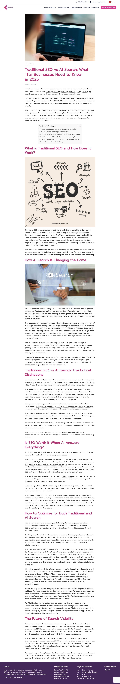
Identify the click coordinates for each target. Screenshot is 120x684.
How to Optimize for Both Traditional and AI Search (59, 139)
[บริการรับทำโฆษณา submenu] (55, 7)
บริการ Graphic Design (85, 670)
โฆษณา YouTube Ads (61, 670)
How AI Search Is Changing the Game (54, 131)
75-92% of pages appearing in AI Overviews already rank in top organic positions (59, 463)
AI (26, 64)
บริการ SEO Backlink (84, 676)
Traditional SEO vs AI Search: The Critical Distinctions (60, 134)
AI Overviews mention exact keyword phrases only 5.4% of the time (64, 406)
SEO (31, 64)
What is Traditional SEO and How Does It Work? (58, 129)
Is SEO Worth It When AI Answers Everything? (57, 137)
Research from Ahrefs (68, 333)
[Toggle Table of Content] (78, 126)
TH (112, 2)
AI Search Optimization (85, 678)
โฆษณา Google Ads (61, 672)
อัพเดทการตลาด (110, 666)
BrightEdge (67, 476)
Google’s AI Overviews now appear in (58, 92)
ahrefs (36, 584)
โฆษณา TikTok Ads (60, 678)
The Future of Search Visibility (51, 142)
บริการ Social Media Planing (87, 672)
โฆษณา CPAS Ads (60, 674)
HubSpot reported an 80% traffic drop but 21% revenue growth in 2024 (55, 486)
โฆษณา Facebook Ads (61, 676)
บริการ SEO (81, 674)
